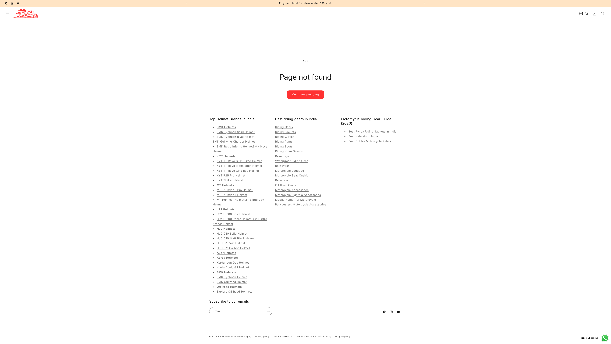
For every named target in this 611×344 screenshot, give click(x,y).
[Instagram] (581, 14)
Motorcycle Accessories (292, 190)
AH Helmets (224, 336)
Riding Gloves (284, 136)
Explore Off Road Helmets (235, 291)
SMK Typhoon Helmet (232, 277)
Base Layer (283, 156)
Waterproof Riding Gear (291, 161)
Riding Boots (284, 146)
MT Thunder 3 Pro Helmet (235, 190)
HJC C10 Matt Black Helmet (236, 238)
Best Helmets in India (363, 136)
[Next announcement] (424, 3)
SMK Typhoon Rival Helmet (236, 136)
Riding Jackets (285, 132)
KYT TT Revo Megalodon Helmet (239, 165)
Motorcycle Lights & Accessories (298, 195)
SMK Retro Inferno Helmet (235, 146)
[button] (7, 13)
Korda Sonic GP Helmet (233, 267)
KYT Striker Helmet (230, 180)
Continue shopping (305, 94)
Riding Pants (284, 141)
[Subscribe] (268, 311)
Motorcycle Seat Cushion (292, 175)
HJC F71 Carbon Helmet (233, 248)
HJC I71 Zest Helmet (231, 243)
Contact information (283, 336)
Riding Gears (284, 127)
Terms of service (305, 336)
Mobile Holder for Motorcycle (295, 199)
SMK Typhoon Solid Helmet (236, 132)
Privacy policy (262, 336)
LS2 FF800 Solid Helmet (234, 214)
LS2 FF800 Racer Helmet (234, 219)
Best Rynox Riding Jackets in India (372, 131)
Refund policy (324, 336)
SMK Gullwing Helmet (232, 281)
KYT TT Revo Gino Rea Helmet (238, 170)
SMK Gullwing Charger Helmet (234, 141)
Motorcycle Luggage (289, 170)
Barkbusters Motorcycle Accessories (300, 204)
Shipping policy (342, 336)
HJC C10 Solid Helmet (232, 233)
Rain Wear (282, 165)
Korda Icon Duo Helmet (233, 262)
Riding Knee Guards (289, 151)
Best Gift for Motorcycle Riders (369, 141)
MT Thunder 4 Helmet (232, 195)
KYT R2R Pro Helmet (231, 175)
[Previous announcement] (186, 3)
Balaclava (282, 180)
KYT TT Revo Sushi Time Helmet (239, 161)
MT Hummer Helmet (231, 199)
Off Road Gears (285, 185)
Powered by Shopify (241, 336)
